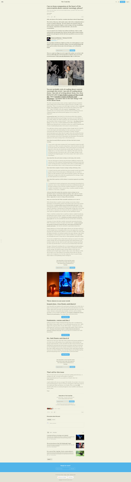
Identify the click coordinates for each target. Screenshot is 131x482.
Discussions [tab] (55, 432)
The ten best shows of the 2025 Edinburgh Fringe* (59, 443)
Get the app (70, 477)
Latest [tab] (51, 432)
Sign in (127, 1)
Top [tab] (48, 432)
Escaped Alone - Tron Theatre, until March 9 (61, 304)
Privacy (65, 474)
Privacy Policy (73, 404)
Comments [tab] (49, 419)
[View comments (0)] (52, 17)
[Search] (116, 2)
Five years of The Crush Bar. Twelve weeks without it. (60, 451)
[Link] (45, 95)
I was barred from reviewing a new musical (57, 435)
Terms (68, 474)
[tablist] (51, 420)
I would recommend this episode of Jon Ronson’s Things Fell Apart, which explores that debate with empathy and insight (65, 224)
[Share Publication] (118, 2)
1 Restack (58, 408)
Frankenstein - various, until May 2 (58, 320)
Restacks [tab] (53, 419)
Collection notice (72, 474)
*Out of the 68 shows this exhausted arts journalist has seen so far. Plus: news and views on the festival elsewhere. (60, 445)
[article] (65, 437)
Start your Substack (62, 477)
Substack (60, 479)
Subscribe (122, 1)
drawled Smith (72, 109)
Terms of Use (70, 403)
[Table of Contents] (1, 241)
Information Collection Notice (65, 404)
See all (49, 459)
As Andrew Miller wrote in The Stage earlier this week (66, 205)
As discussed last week (52, 116)
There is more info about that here (63, 56)
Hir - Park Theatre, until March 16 (58, 338)
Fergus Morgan (49, 13)
